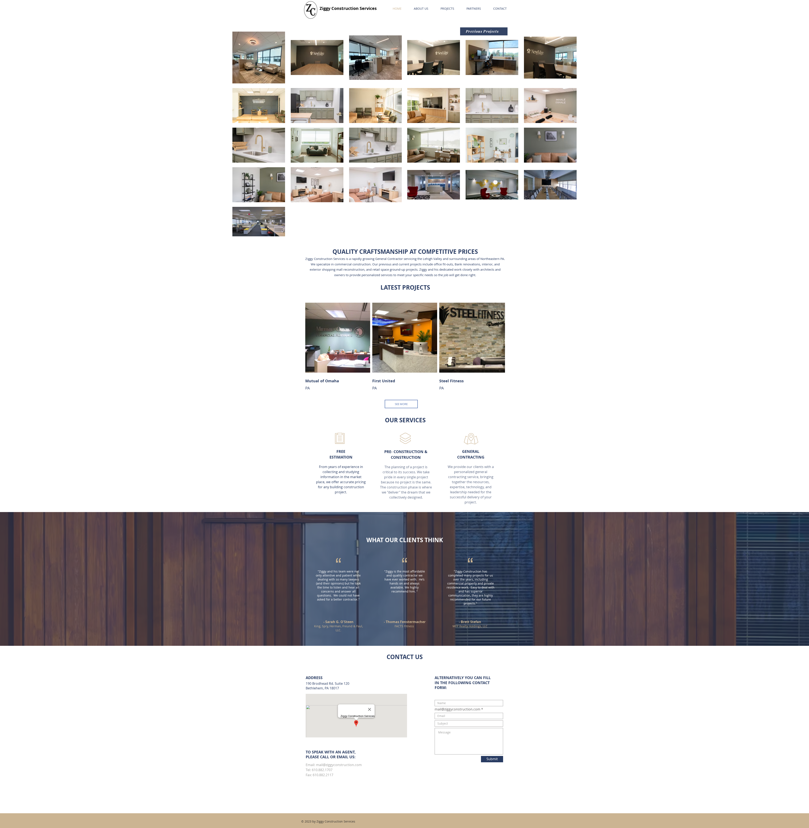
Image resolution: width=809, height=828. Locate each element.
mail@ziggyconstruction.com (339, 764)
